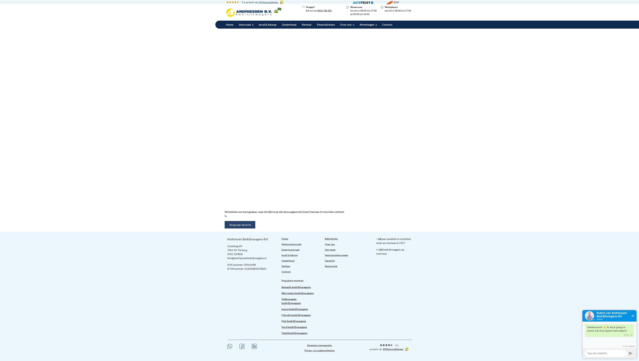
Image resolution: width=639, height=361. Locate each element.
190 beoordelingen (393, 349)
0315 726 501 (324, 10)
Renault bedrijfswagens (296, 287)
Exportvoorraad (291, 249)
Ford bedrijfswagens (294, 327)
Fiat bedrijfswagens (294, 321)
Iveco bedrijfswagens (295, 309)
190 (268, 2)
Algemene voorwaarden (319, 345)
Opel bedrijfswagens (295, 333)
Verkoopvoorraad (291, 244)
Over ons (346, 24)
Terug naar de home (240, 224)
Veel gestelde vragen (336, 255)
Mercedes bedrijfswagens (298, 293)
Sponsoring (331, 266)
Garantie (330, 260)
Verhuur (307, 24)
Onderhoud (289, 24)
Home (229, 24)
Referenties (331, 238)
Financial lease (326, 24)
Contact (387, 24)
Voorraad (245, 24)
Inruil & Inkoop (268, 24)
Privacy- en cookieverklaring (319, 350)
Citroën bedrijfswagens (296, 315)
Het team (330, 249)
